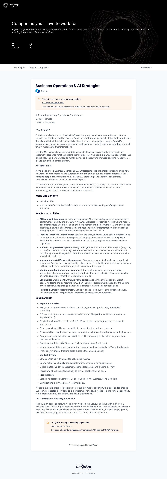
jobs (19, 67)
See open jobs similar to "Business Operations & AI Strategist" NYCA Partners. (76, 106)
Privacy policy (77, 473)
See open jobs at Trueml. (53, 103)
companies (39, 67)
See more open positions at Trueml (83, 445)
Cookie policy (90, 473)
